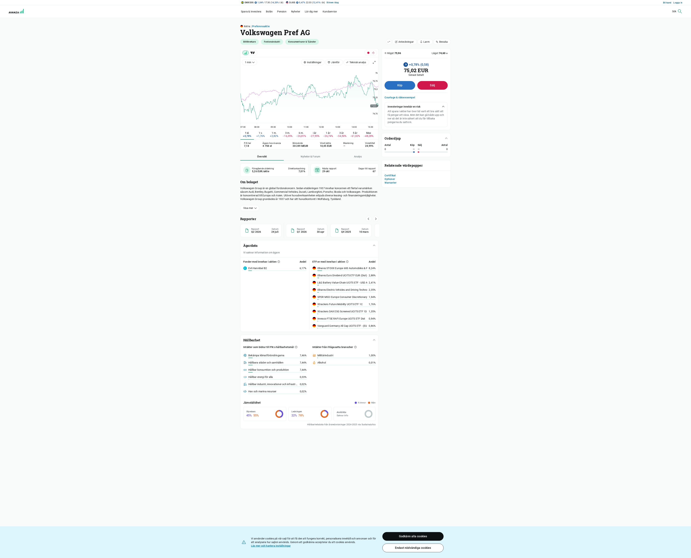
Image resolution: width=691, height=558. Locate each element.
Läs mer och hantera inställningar (271, 545)
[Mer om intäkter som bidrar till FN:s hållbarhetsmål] (296, 347)
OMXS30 (249, 2)
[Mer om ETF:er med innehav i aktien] (347, 261)
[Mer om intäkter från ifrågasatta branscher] (355, 347)
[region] (309, 97)
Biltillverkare (249, 42)
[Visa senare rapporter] (368, 219)
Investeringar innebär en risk (404, 106)
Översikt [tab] (262, 156)
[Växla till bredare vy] (389, 42)
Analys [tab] (358, 156)
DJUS (292, 2)
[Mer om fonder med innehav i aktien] (278, 261)
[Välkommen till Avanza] (14, 11)
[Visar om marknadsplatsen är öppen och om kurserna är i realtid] (370, 53)
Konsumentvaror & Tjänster (302, 42)
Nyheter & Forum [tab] (310, 156)
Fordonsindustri (272, 42)
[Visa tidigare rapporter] (376, 219)
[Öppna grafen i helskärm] (374, 62)
